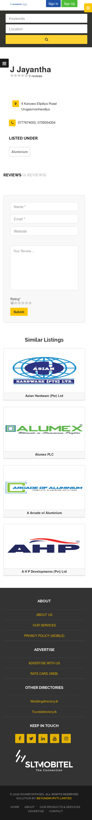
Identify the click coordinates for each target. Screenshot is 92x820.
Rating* (15, 299)
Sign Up (69, 3)
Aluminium (19, 151)
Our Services (44, 625)
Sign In (53, 3)
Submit (19, 312)
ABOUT (29, 807)
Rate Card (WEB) (44, 673)
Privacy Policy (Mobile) (44, 635)
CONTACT (56, 811)
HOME (14, 807)
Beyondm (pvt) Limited (54, 798)
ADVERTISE (36, 811)
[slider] (19, 75)
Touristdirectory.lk (44, 711)
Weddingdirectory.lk (44, 701)
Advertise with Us (44, 663)
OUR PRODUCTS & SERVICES (60, 807)
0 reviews (35, 76)
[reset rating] (12, 303)
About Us (44, 614)
